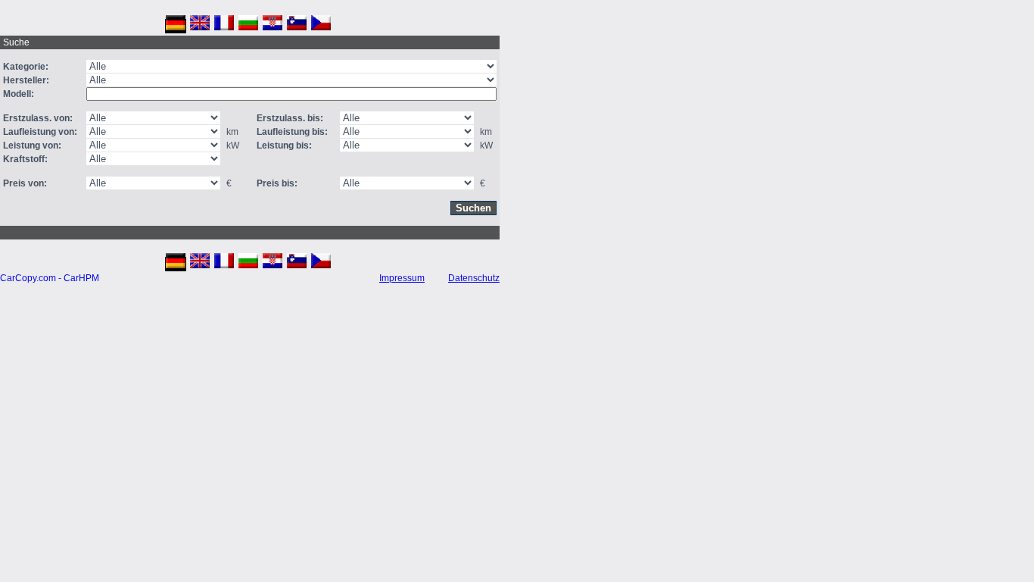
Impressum (402, 278)
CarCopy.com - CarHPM (49, 278)
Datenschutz (474, 278)
